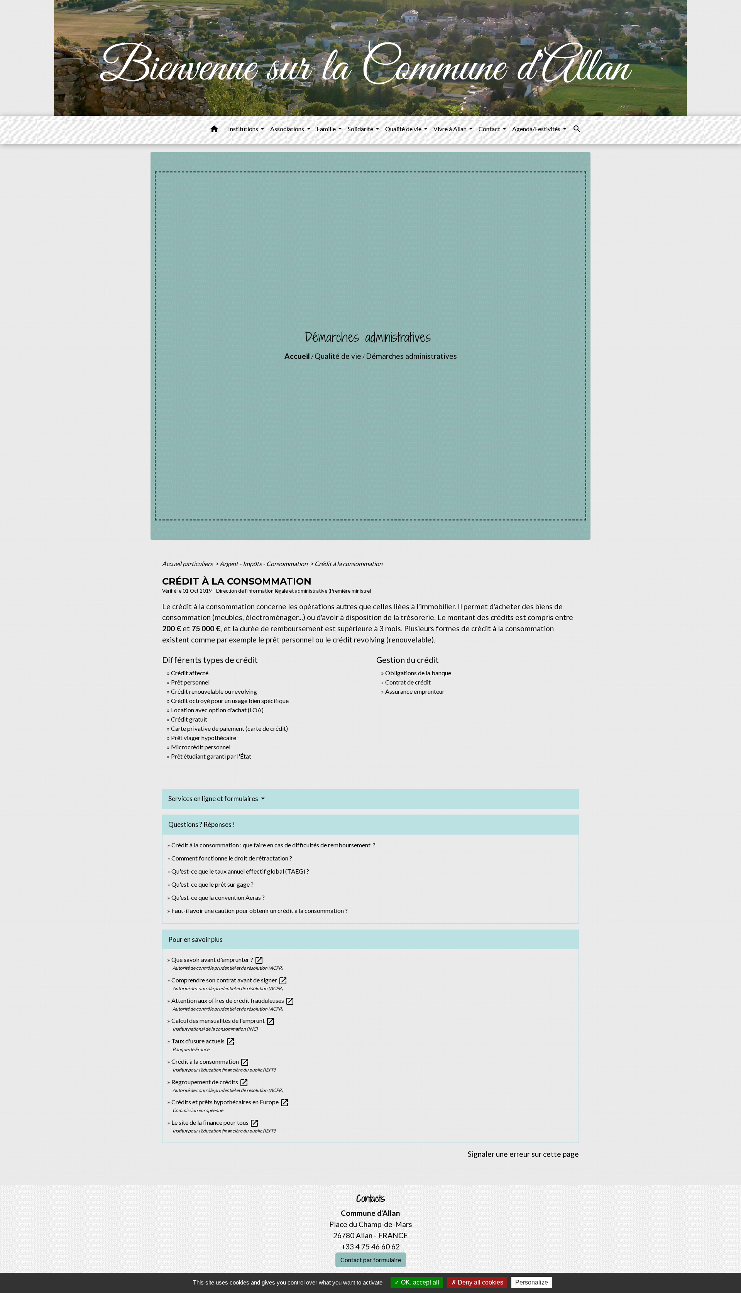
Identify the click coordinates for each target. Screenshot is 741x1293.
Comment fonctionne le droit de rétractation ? (231, 858)
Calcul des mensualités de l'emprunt (223, 1020)
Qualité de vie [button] (404, 128)
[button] (214, 130)
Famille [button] (326, 128)
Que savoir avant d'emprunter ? (217, 959)
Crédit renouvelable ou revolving (214, 691)
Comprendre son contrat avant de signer (229, 980)
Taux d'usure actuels (203, 1041)
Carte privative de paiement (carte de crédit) (229, 728)
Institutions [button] (243, 128)
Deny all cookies (479, 1282)
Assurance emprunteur (415, 691)
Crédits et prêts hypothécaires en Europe (230, 1101)
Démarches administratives (411, 356)
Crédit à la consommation (348, 563)
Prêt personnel (190, 682)
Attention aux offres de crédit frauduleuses (232, 1000)
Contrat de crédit (408, 682)
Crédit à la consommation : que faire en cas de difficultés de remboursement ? (273, 844)
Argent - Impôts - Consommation (264, 563)
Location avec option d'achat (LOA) (217, 709)
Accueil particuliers (188, 563)
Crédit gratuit (189, 719)
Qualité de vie (338, 356)
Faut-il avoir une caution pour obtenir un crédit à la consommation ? (259, 910)
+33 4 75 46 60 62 (370, 1246)
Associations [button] (287, 128)
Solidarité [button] (361, 128)
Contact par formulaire (370, 1259)
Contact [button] (490, 128)
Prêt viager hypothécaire (203, 737)
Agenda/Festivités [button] (537, 128)
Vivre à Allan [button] (450, 128)
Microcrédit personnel (200, 746)
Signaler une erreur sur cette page (523, 1153)
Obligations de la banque (418, 672)
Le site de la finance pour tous (215, 1122)
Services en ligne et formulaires (213, 798)
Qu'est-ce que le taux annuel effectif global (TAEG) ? (240, 871)
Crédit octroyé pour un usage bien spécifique (230, 700)
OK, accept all (419, 1282)
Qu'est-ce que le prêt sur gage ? (212, 884)
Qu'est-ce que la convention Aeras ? (218, 897)
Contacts (370, 1198)
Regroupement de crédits (210, 1081)
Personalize (531, 1282)
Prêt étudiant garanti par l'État (211, 756)
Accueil (297, 356)
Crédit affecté (189, 672)
